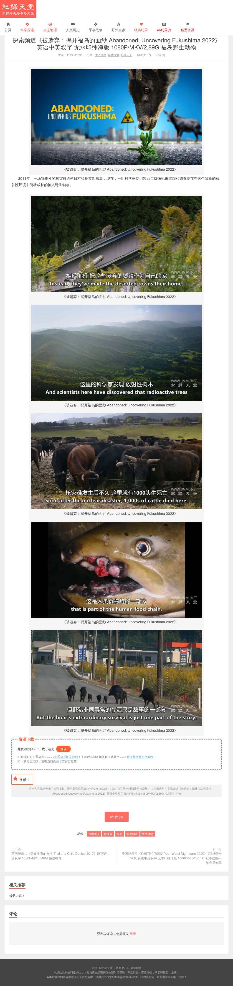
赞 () (119, 816)
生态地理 (50, 29)
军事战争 (95, 29)
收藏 (24, 779)
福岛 (119, 834)
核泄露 (108, 834)
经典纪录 (141, 29)
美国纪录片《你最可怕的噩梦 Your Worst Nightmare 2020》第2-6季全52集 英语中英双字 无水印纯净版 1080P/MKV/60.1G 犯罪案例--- (172, 858)
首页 (8, 29)
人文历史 (73, 29)
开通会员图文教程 (66, 757)
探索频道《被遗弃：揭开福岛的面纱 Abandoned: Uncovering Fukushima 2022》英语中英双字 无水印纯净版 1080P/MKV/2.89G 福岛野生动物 (117, 43)
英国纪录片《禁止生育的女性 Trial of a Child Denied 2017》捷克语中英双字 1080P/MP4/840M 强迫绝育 (60, 855)
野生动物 (147, 834)
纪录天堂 (18, 9)
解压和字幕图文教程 (140, 757)
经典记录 (126, 55)
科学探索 (27, 29)
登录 (63, 749)
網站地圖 (136, 968)
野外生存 (118, 29)
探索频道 (94, 834)
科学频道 (132, 834)
